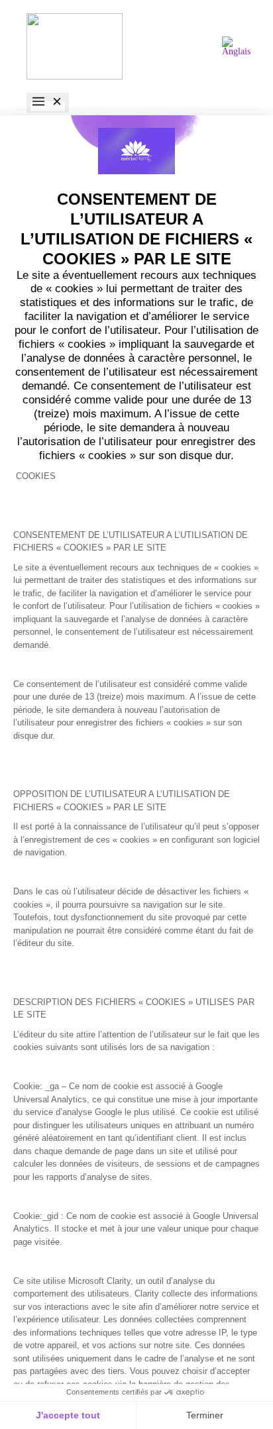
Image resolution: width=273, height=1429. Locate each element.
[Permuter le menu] (48, 103)
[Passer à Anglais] (236, 46)
